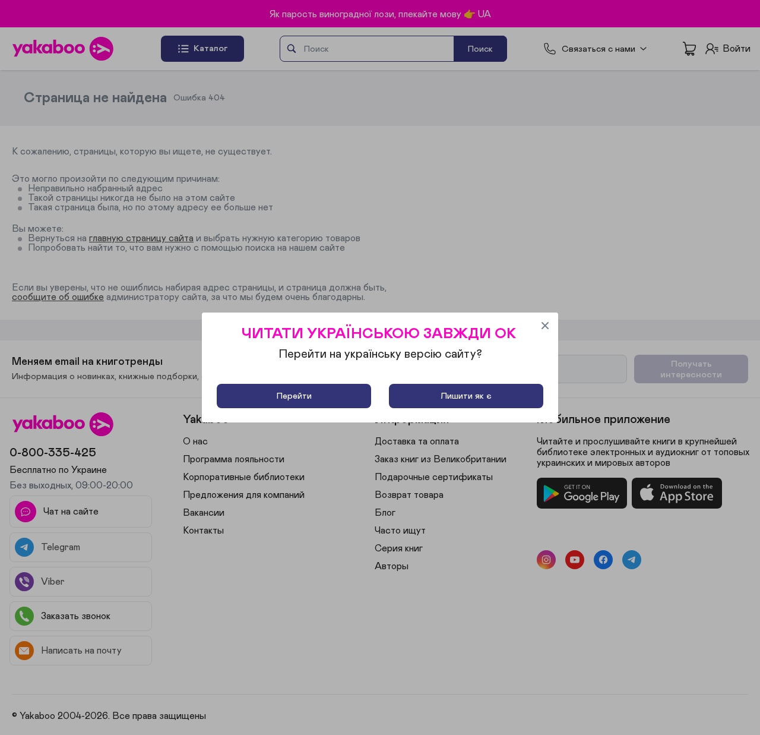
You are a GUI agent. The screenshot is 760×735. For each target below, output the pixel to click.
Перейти (294, 396)
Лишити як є (466, 396)
